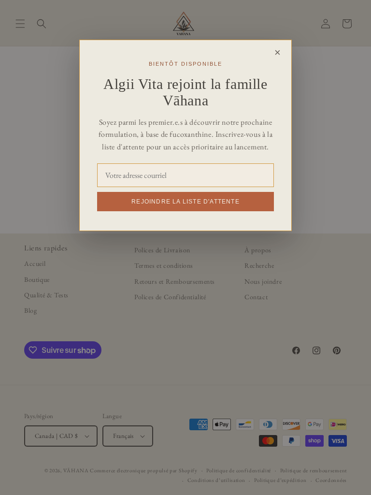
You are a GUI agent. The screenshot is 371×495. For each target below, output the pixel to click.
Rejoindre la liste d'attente (185, 201)
